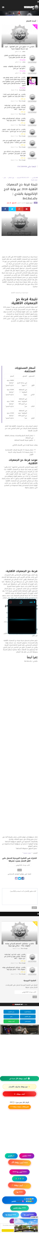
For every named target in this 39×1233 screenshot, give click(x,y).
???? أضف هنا (29, 1215)
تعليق (34, 907)
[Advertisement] (19, 248)
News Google (22, 101)
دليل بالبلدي (28, 1016)
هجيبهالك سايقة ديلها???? (19, 1107)
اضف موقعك (19, 1094)
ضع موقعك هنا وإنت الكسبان (19, 1087)
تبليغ (13, 203)
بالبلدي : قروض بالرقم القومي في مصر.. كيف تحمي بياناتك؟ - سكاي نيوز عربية (13, 141)
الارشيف (19, 177)
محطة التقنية (27, 1011)
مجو (11, 1016)
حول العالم (23, 98)
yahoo (23, 51)
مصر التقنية (11, 1011)
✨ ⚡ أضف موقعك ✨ (19, 1185)
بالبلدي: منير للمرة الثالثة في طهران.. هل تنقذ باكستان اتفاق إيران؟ (14, 56)
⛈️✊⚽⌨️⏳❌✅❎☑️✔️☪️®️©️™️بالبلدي (22, 1200)
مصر (5, 177)
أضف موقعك (11, 1021)
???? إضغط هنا (11, 1215)
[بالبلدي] (17, 1004)
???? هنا (19, 1192)
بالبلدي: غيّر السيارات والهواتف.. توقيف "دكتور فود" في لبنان (14, 67)
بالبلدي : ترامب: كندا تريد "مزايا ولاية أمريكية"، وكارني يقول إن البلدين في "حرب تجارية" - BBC (14, 107)
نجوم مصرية (34, 180)
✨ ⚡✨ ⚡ (19, 1179)
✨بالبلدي (11, 1156)
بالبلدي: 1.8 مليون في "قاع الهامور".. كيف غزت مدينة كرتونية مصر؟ (19, 47)
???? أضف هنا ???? (19, 1172)
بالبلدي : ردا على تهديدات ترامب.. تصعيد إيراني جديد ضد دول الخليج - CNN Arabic (13, 130)
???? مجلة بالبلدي (19, 1208)
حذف (8, 203)
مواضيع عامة (22, 59)
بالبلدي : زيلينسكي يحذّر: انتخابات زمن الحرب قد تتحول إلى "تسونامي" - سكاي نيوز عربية (14, 153)
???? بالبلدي (26, 1156)
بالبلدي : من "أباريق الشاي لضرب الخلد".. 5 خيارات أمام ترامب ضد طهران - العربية (13, 95)
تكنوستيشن (28, 1021)
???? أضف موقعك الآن (19, 1162)
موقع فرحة (22, 90)
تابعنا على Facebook (27, 166)
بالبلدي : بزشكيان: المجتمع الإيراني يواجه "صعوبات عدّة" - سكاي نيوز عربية (13, 119)
